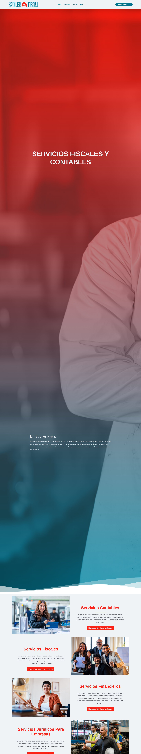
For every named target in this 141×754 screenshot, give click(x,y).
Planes (75, 4)
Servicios (67, 4)
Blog (81, 4)
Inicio (59, 4)
